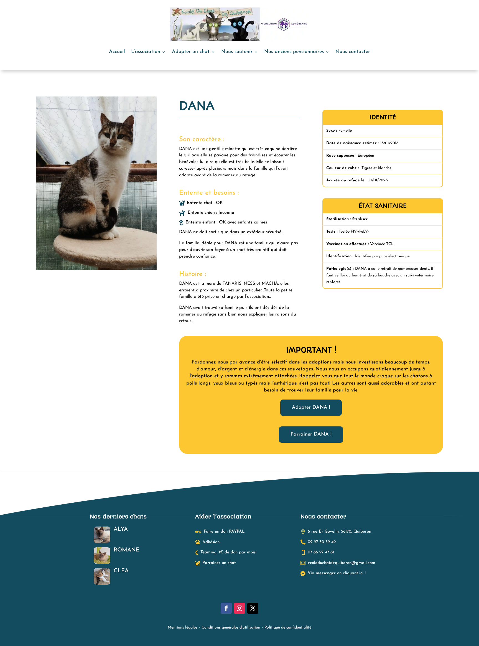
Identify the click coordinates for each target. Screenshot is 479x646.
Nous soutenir (237, 51)
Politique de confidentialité (287, 627)
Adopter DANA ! (311, 407)
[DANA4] (96, 270)
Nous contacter (352, 51)
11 (120, 259)
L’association (145, 51)
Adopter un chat (191, 51)
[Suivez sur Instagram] (239, 608)
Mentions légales (182, 627)
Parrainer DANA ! (311, 434)
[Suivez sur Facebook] (226, 608)
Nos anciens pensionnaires (294, 51)
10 (115, 259)
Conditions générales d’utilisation (231, 627)
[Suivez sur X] (252, 608)
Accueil (117, 51)
